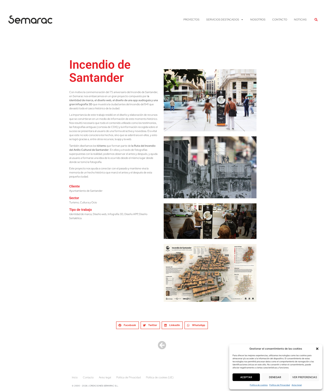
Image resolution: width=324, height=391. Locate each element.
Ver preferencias (304, 377)
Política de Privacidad (279, 385)
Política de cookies (259, 385)
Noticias (300, 19)
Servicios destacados (222, 19)
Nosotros (257, 19)
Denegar (275, 377)
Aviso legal (297, 385)
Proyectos (191, 19)
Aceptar (246, 377)
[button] (317, 348)
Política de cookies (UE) (159, 377)
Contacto (279, 19)
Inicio (75, 377)
